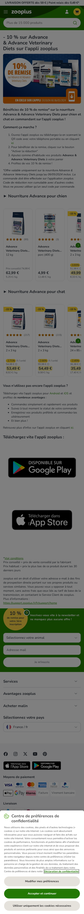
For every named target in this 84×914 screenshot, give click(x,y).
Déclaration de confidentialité (61, 871)
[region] (42, 862)
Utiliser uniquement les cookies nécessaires (42, 906)
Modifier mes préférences (42, 881)
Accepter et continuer (42, 893)
